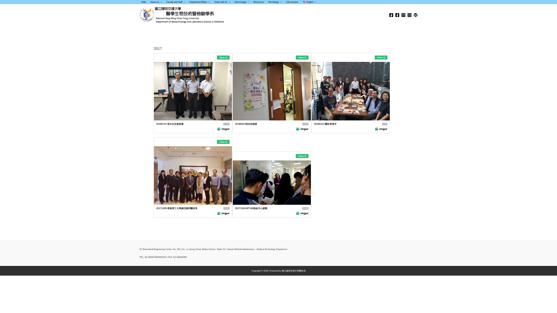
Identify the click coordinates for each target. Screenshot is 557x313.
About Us (154, 2)
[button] (160, 2)
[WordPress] (415, 15)
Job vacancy (292, 2)
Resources (258, 2)
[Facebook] (391, 15)
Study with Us (220, 2)
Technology (273, 2)
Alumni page (240, 2)
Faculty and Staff (174, 2)
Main (143, 2)
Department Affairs (198, 2)
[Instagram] (403, 15)
